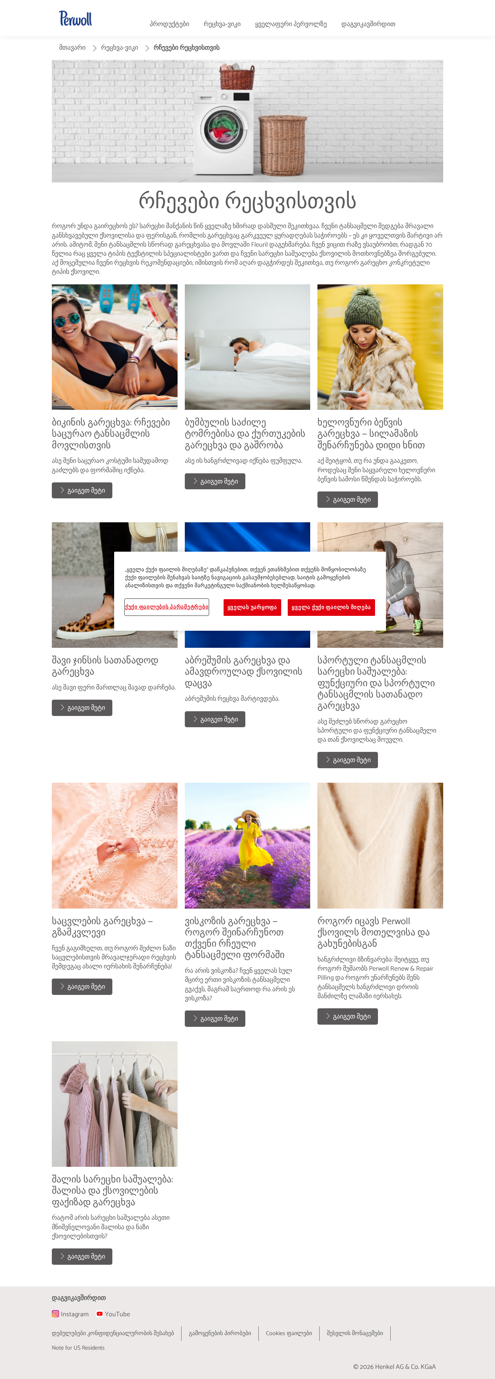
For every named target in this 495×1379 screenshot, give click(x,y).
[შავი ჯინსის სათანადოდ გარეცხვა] (115, 648)
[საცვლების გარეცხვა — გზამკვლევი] (115, 908)
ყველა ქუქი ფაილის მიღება (331, 607)
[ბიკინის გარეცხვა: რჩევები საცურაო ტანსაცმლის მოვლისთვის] (115, 399)
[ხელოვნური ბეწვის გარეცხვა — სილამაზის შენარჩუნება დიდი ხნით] (380, 399)
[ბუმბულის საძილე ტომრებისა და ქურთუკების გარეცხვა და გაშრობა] (248, 399)
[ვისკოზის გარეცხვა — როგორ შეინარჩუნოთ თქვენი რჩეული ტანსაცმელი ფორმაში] (248, 908)
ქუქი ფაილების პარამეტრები (166, 607)
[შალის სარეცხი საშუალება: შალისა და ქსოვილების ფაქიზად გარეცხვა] (115, 1156)
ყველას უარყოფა (252, 607)
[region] (250, 591)
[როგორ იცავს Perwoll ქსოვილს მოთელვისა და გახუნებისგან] (380, 908)
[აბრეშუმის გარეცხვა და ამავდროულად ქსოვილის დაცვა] (248, 648)
